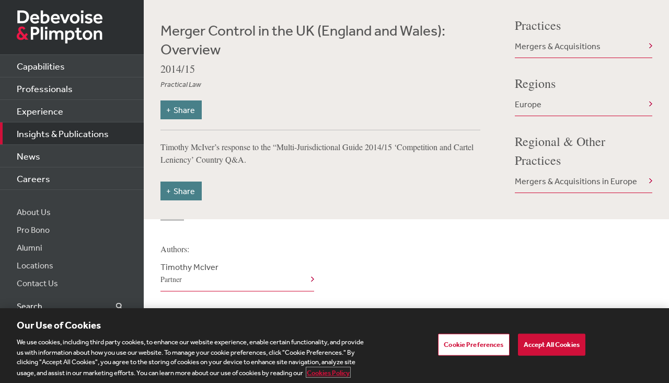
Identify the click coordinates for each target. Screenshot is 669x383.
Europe (528, 104)
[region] (334, 345)
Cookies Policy (328, 372)
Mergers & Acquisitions (558, 46)
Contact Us (37, 283)
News (28, 156)
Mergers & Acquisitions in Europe (576, 181)
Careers (33, 178)
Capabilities (41, 66)
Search (113, 306)
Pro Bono (33, 229)
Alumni (29, 247)
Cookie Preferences (473, 344)
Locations (35, 265)
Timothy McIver (189, 273)
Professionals (45, 88)
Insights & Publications (63, 133)
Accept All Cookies (552, 344)
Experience (40, 111)
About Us (34, 212)
